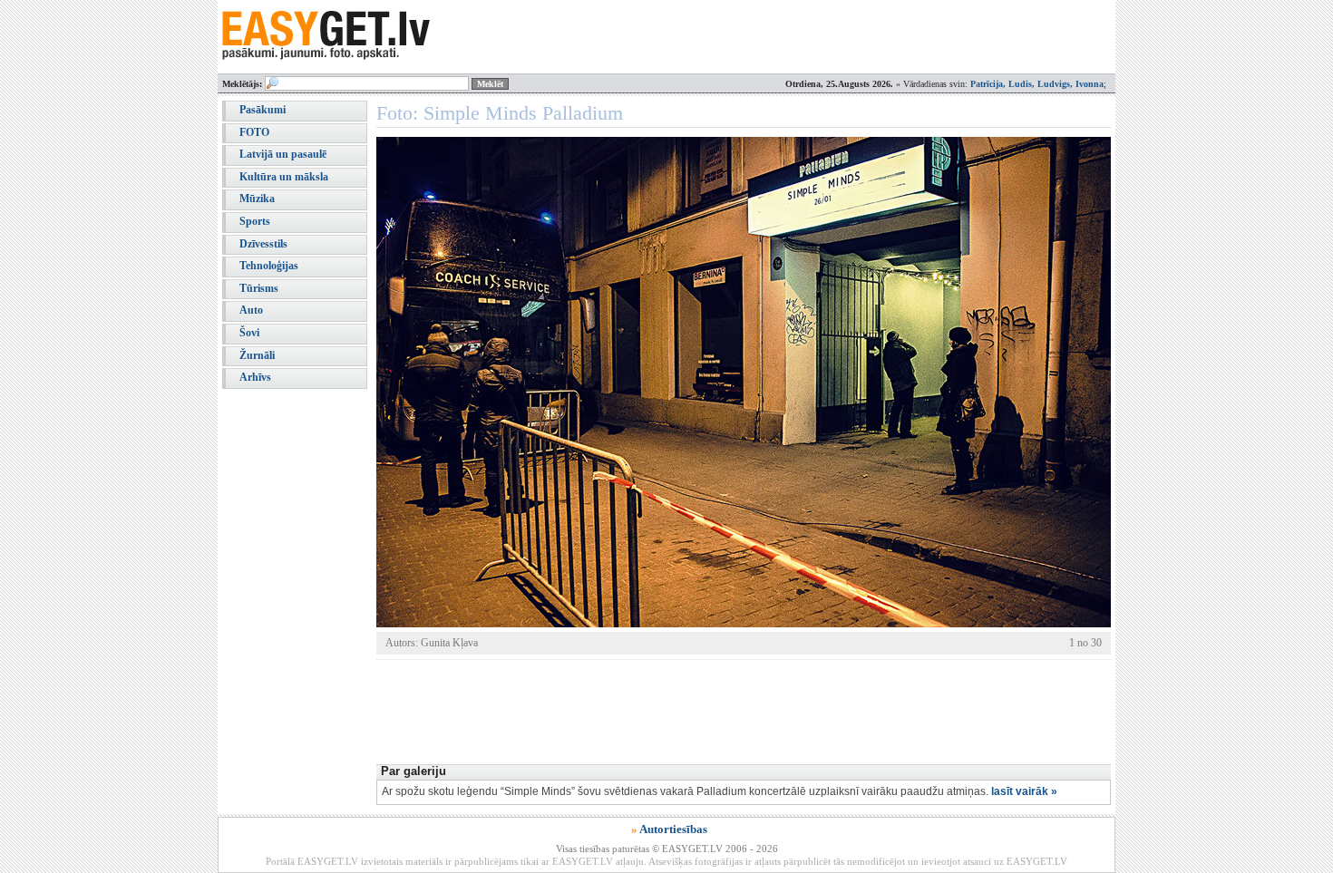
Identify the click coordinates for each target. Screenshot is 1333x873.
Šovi (249, 332)
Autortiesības (673, 829)
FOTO (254, 132)
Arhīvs (255, 377)
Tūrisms (258, 288)
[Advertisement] (706, 710)
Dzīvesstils (263, 244)
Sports (254, 221)
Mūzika (257, 198)
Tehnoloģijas (268, 265)
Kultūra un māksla (283, 176)
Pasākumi (262, 109)
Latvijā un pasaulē (282, 154)
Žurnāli (257, 355)
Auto (251, 310)
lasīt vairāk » (1024, 791)
